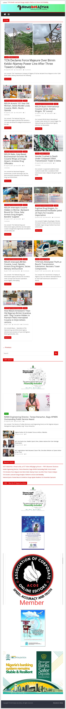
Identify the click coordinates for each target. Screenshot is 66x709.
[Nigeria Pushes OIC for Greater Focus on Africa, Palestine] (8, 431)
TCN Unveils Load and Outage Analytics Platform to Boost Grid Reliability (27, 2)
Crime (6, 57)
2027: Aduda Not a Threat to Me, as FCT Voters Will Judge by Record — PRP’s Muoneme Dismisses (30, 466)
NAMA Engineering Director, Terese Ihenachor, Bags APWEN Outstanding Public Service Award (31, 418)
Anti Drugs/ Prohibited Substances (13, 100)
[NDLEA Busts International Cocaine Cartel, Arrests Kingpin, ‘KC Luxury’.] (48, 86)
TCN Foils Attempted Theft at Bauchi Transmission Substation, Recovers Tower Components (48, 265)
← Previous (7, 347)
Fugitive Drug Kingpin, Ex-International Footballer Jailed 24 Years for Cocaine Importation (48, 211)
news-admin (19, 69)
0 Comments (27, 69)
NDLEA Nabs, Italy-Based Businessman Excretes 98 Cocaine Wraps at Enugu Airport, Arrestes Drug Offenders (15, 159)
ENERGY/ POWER (14, 57)
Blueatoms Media (58, 703)
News (6, 413)
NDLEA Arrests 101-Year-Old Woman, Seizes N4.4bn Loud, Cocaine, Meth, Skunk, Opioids (17, 106)
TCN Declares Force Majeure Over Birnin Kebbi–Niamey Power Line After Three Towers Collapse (29, 63)
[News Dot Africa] (5, 14)
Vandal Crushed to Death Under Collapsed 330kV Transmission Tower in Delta (48, 158)
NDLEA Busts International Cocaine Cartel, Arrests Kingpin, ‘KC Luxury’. (47, 108)
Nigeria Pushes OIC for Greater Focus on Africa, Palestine (31, 432)
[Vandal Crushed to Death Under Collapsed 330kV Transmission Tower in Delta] (48, 136)
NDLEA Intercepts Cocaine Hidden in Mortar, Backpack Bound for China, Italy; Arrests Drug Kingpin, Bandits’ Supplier (16, 212)
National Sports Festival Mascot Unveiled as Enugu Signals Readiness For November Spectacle (29, 477)
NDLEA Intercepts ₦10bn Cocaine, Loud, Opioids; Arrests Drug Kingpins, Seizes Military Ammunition (17, 265)
